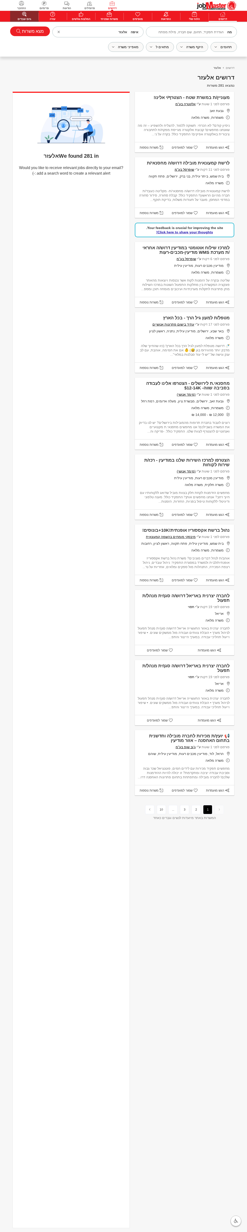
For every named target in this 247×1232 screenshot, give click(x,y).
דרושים (112, 8)
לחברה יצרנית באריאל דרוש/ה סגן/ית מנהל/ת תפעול (186, 598)
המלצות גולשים (81, 19)
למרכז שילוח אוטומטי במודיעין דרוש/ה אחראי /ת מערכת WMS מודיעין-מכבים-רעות (186, 250)
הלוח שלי (194, 19)
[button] (236, 1221)
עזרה (52, 19)
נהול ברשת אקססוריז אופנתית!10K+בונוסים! (186, 530)
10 (161, 809)
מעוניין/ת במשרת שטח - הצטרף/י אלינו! (192, 97)
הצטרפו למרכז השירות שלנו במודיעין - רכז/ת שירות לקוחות (187, 462)
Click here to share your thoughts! (184, 232)
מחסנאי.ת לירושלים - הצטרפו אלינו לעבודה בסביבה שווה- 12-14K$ (188, 385)
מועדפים (138, 19)
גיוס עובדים (24, 19)
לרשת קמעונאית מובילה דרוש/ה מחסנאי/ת (188, 163)
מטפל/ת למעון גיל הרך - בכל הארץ (196, 317)
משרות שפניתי (109, 19)
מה (229, 32)
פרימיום (44, 8)
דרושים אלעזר (216, 77)
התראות (166, 19)
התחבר (21, 8)
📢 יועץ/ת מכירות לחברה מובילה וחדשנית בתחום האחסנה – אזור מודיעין (189, 738)
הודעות (67, 8)
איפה (134, 32)
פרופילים (89, 8)
